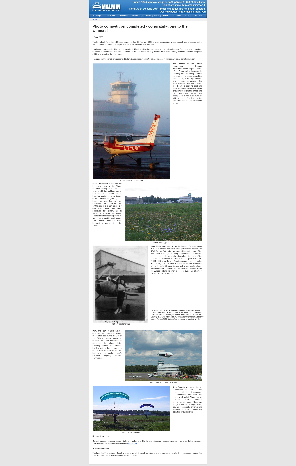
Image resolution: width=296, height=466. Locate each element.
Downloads (123, 16)
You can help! (137, 16)
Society (188, 16)
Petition (165, 16)
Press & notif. (110, 16)
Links (148, 16)
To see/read (176, 16)
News (156, 16)
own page (132, 443)
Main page (96, 16)
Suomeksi (199, 16)
